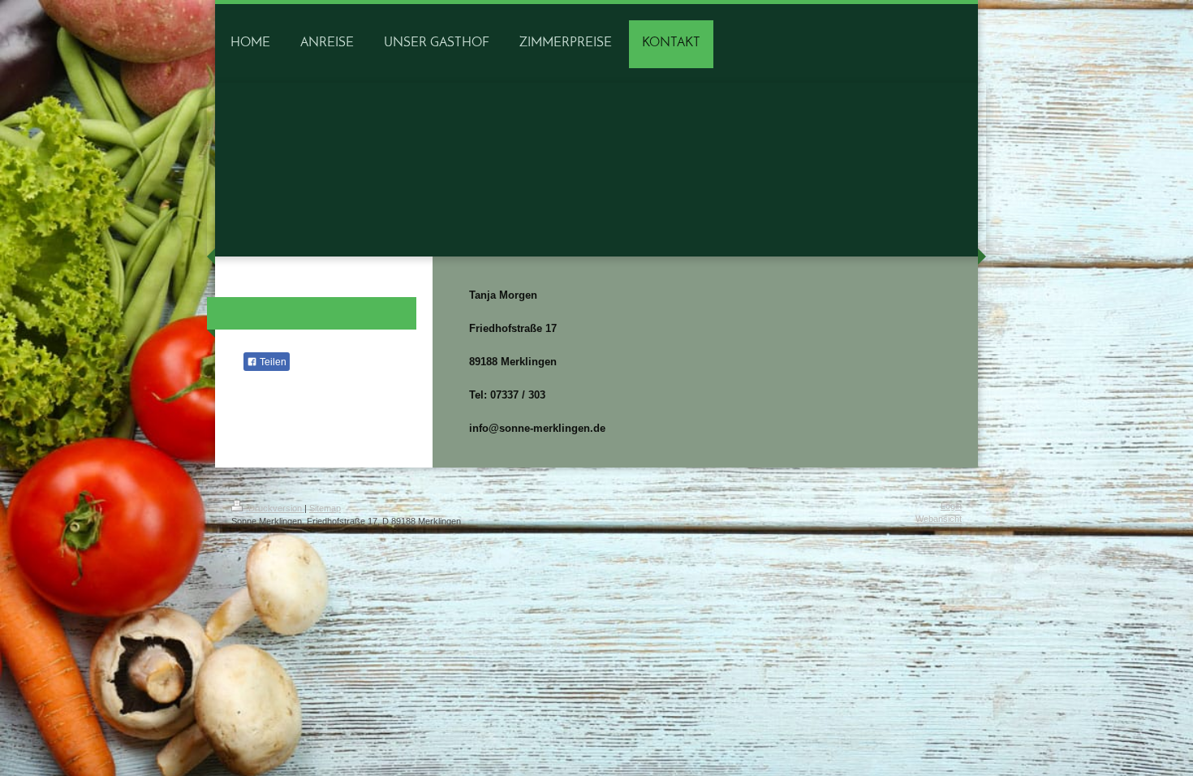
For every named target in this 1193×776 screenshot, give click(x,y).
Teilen (271, 362)
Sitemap (325, 508)
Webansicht (938, 519)
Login (951, 506)
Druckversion (275, 508)
